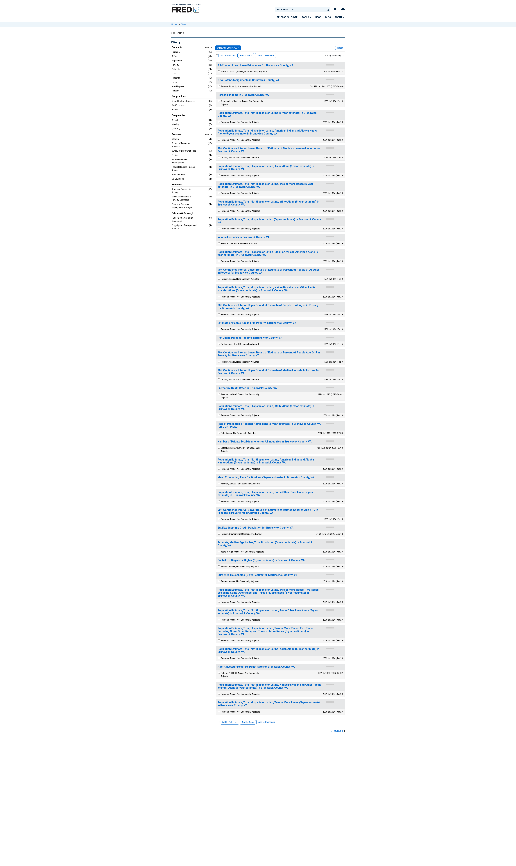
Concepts (177, 47)
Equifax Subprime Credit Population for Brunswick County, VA (255, 527)
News (318, 17)
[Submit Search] (328, 9)
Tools (305, 17)
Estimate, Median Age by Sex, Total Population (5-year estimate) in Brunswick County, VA (265, 544)
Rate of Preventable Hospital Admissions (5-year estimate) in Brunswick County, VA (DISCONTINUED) (269, 425)
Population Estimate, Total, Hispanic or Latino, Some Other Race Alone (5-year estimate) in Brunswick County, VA (265, 494)
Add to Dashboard (265, 55)
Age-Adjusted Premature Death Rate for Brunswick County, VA (256, 666)
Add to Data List (228, 55)
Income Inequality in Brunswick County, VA (244, 237)
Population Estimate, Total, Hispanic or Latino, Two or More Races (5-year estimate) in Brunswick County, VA (269, 704)
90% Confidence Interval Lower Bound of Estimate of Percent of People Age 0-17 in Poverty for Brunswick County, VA (269, 354)
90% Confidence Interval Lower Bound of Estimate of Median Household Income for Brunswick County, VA (269, 150)
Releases (177, 184)
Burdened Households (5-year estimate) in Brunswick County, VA (257, 575)
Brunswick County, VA (227, 48)
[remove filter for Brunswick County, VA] (238, 48)
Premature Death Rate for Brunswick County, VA (247, 388)
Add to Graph (246, 55)
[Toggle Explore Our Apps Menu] (335, 9)
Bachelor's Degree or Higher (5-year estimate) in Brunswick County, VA (261, 560)
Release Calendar (287, 17)
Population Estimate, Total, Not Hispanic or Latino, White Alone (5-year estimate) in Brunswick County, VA (268, 203)
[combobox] (300, 9)
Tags (183, 24)
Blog (328, 17)
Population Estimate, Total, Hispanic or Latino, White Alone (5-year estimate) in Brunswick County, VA (266, 408)
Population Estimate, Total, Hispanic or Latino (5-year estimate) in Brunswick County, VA (269, 221)
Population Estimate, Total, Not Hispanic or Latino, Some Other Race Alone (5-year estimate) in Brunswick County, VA (268, 612)
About (339, 17)
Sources (176, 134)
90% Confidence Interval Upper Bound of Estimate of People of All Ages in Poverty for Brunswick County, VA (268, 307)
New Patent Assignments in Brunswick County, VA (248, 80)
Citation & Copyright (183, 213)
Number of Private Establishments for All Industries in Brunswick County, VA (264, 441)
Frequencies (178, 115)
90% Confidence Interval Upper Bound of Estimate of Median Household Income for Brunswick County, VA (269, 372)
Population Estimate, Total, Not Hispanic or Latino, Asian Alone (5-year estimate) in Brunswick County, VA (268, 650)
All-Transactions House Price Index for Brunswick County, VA (255, 65)
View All (208, 47)
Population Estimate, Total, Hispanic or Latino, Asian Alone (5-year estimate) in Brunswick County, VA (266, 168)
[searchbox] (301, 9)
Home (174, 24)
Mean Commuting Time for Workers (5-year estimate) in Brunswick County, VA (266, 477)
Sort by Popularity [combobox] (333, 55)
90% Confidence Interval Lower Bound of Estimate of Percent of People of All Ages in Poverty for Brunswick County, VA (269, 271)
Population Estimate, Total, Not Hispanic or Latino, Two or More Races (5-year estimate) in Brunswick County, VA (265, 185)
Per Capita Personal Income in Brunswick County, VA (250, 337)
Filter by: (176, 42)
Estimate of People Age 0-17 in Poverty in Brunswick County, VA (257, 323)
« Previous (336, 731)
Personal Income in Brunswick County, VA (243, 94)
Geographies (179, 96)
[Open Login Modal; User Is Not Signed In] (343, 9)
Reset (340, 48)
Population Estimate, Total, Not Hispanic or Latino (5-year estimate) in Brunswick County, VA (267, 114)
